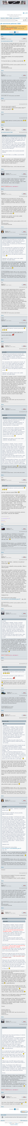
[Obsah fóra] (14, 9)
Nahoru (2, 70)
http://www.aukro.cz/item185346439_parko (10, 599)
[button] (18, 32)
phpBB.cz (16, 1123)
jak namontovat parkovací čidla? (10, 23)
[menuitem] (24, 13)
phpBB (10, 1122)
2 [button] (16, 32)
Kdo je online (3, 1114)
